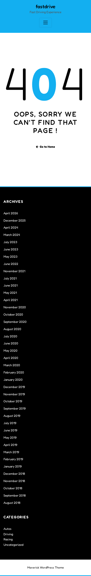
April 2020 (11, 358)
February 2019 (13, 459)
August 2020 (12, 329)
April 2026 (11, 213)
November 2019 (14, 394)
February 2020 (14, 372)
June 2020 (11, 343)
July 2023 (10, 242)
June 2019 (10, 430)
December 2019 (14, 387)
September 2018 (15, 495)
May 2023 (11, 256)
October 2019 (13, 401)
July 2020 (10, 336)
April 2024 (11, 227)
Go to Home (47, 146)
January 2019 (13, 466)
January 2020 (13, 379)
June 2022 (11, 264)
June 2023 (11, 249)
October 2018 (13, 488)
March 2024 (12, 235)
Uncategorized (14, 544)
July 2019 (10, 423)
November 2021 (14, 271)
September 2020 (15, 322)
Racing (8, 539)
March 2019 (11, 452)
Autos (7, 529)
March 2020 (12, 365)
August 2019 (12, 416)
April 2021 (11, 300)
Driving (8, 534)
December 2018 (14, 473)
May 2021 (10, 292)
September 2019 (15, 408)
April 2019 (10, 445)
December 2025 (15, 220)
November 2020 (15, 307)
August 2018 (12, 502)
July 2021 (10, 278)
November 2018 (14, 481)
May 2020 (11, 350)
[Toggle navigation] (45, 22)
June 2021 (11, 285)
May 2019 (10, 437)
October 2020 (13, 314)
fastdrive (45, 6)
